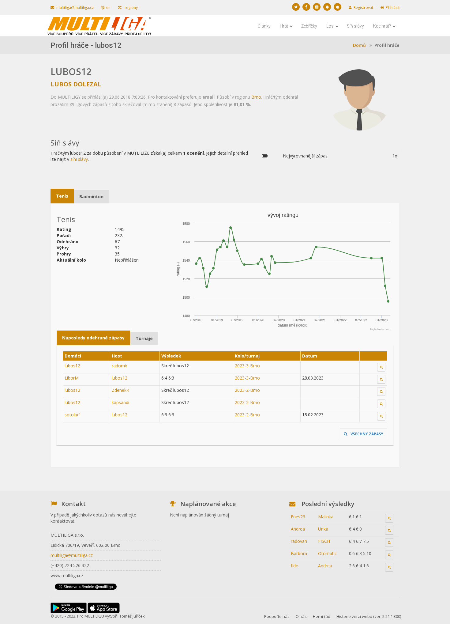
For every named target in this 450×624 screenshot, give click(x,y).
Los (330, 26)
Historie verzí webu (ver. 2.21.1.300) (368, 616)
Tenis (62, 196)
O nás (301, 616)
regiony (131, 7)
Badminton (91, 196)
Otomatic (327, 553)
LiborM (72, 378)
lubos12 (72, 366)
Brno (256, 97)
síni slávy (79, 159)
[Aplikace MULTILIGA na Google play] (327, 7)
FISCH (324, 541)
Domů (359, 45)
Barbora (299, 553)
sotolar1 (73, 415)
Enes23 (298, 517)
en (108, 7)
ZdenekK (120, 390)
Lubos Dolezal (76, 84)
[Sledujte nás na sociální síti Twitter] (296, 7)
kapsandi (120, 402)
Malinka (325, 517)
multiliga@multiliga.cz (75, 7)
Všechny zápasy (366, 434)
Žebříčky (309, 26)
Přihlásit (392, 7)
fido (294, 566)
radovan (299, 541)
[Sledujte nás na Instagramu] (317, 7)
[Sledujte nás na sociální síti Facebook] (306, 7)
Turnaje (144, 338)
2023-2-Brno (247, 390)
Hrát (284, 26)
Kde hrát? (382, 26)
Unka (323, 529)
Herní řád (321, 616)
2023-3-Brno (247, 366)
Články (264, 26)
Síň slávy (355, 26)
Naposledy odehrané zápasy (93, 338)
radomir (119, 366)
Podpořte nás (277, 616)
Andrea (298, 529)
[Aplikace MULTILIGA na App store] (337, 7)
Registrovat (363, 7)
